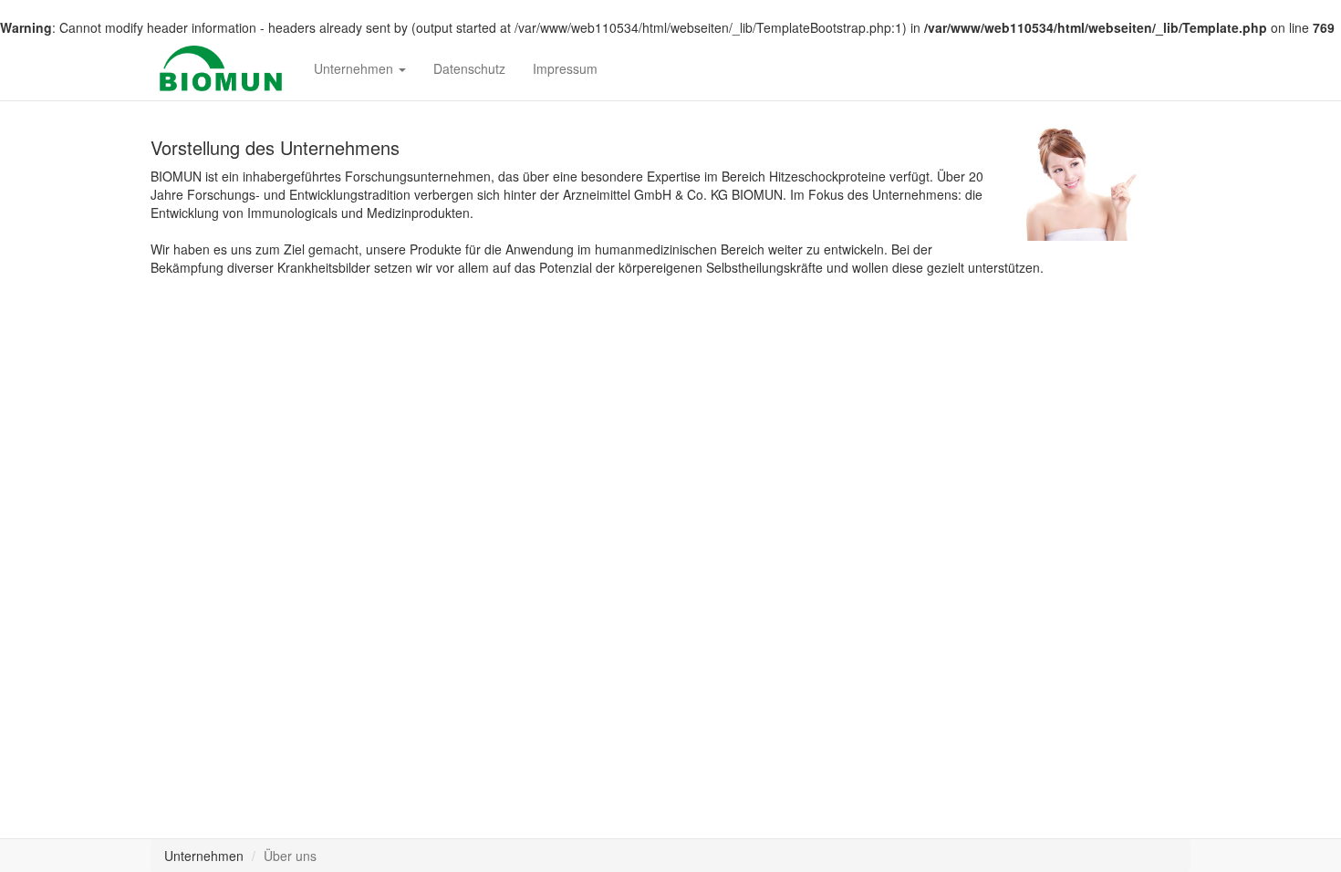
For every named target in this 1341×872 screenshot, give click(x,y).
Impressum (565, 68)
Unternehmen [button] (355, 68)
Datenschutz (469, 68)
